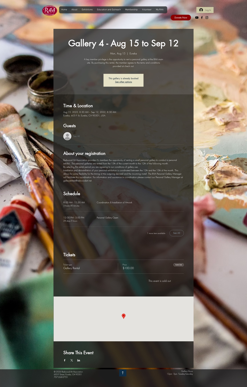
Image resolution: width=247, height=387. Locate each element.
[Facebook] (202, 17)
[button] (74, 9)
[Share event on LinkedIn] (78, 360)
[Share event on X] (71, 360)
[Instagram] (207, 17)
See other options (123, 81)
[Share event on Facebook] (64, 360)
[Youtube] (197, 17)
